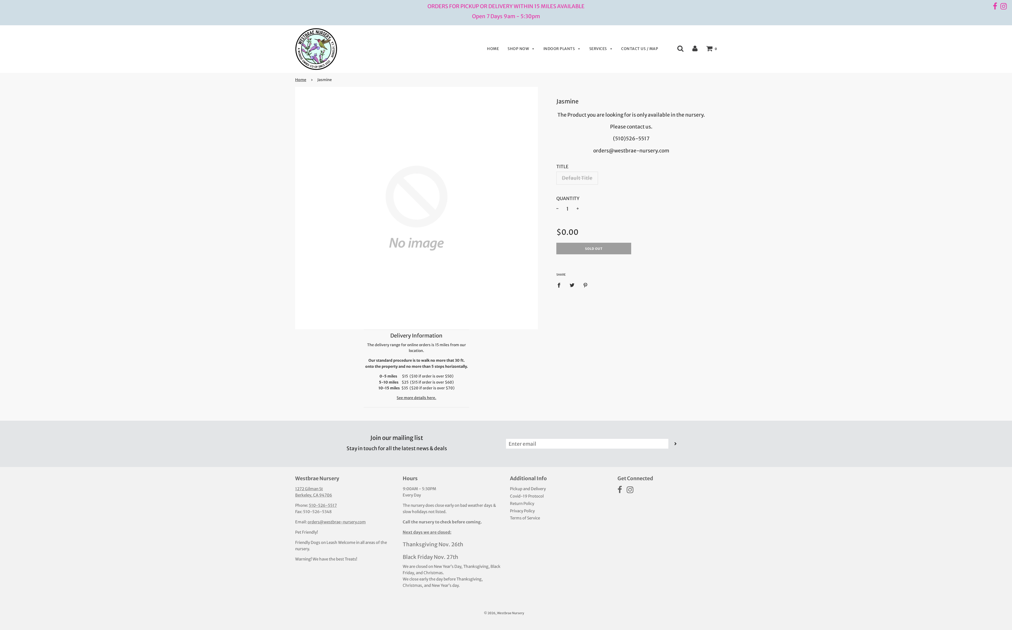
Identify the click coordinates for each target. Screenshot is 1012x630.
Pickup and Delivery (528, 488)
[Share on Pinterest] (585, 284)
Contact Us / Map (639, 48)
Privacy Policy (522, 510)
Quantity (568, 198)
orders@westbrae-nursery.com (337, 521)
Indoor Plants (559, 48)
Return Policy (522, 503)
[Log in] (695, 48)
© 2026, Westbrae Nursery (504, 613)
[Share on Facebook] (560, 284)
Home (493, 48)
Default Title (577, 178)
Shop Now (519, 48)
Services (598, 48)
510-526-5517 (323, 505)
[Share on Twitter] (572, 284)
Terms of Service (525, 517)
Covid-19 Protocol (527, 496)
